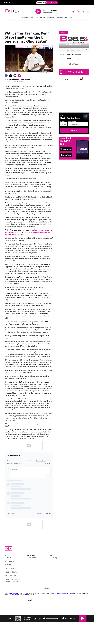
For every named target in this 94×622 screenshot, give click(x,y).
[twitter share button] (10, 75)
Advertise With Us (62, 17)
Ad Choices (13, 594)
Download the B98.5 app (65, 141)
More (70, 17)
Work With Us (9, 561)
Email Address (72, 121)
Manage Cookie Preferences (12, 597)
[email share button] (14, 75)
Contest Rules (9, 565)
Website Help (52, 558)
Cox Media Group (13, 593)
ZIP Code (62, 121)
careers (25, 594)
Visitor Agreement (58, 593)
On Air (36, 17)
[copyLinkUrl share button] (19, 75)
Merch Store (51, 17)
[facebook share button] (6, 75)
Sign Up (74, 130)
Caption (47, 69)
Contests (42, 17)
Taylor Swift (47, 12)
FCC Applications (10, 575)
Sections (5, 2)
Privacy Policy (69, 593)
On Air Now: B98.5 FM (74, 44)
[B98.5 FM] (47, 2)
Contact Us (8, 558)
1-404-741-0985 (74, 71)
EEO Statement (10, 568)
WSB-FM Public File (11, 572)
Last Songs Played (27, 17)
